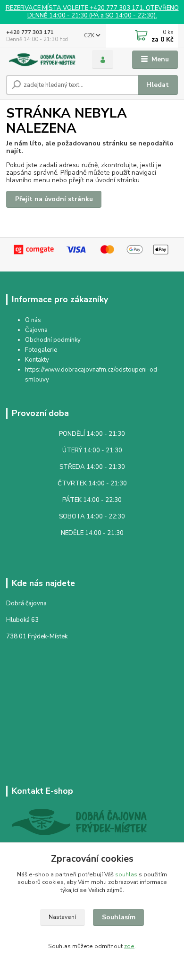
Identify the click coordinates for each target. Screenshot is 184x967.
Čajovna (36, 330)
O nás (33, 320)
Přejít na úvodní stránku (54, 199)
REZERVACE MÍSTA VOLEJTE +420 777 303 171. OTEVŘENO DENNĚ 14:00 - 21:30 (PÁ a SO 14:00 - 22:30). (92, 12)
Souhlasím (118, 917)
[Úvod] (42, 59)
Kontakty (37, 360)
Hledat (157, 84)
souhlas (126, 874)
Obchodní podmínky (53, 340)
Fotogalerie (41, 350)
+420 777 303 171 (30, 32)
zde (129, 946)
